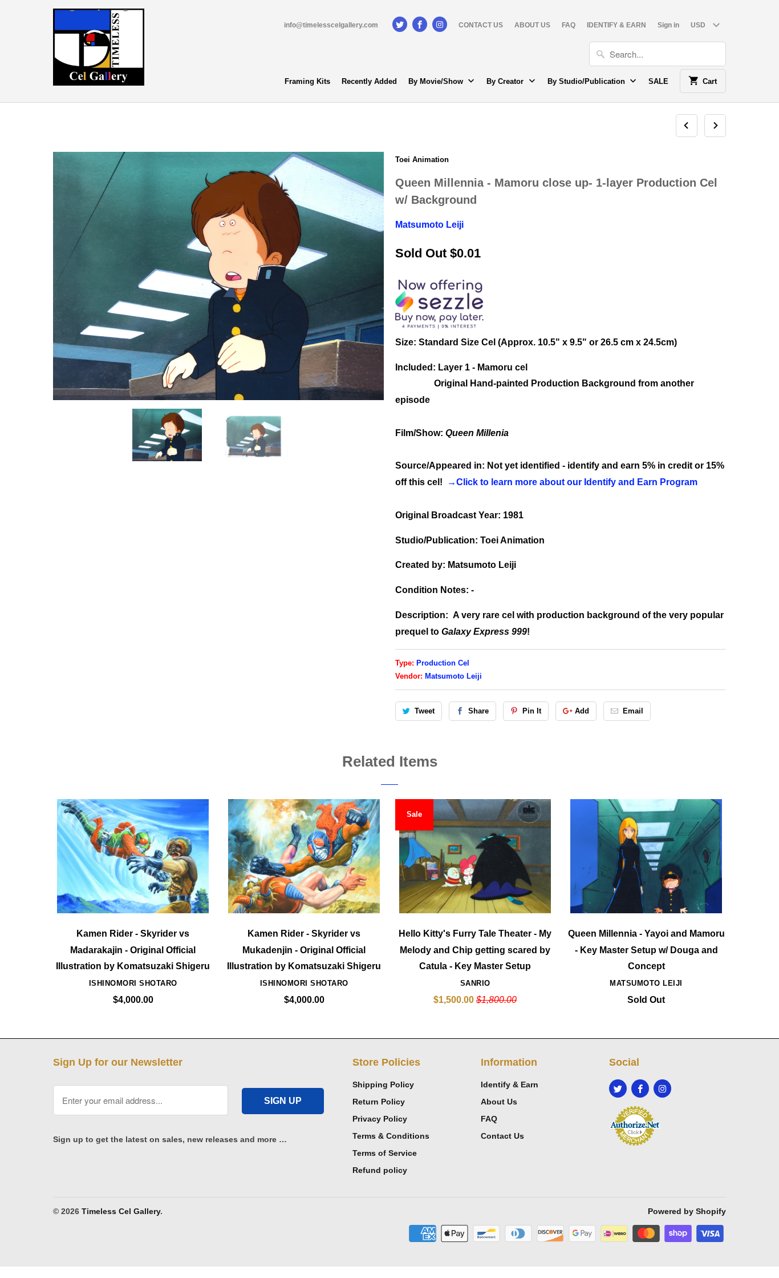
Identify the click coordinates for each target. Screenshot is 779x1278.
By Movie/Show (436, 81)
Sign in (668, 25)
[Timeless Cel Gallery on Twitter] (399, 24)
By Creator (506, 81)
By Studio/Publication (587, 81)
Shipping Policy (383, 1084)
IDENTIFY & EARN (616, 25)
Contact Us (502, 1135)
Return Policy (378, 1101)
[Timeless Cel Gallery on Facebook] (419, 24)
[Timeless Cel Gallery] (98, 51)
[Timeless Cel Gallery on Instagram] (439, 24)
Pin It (531, 711)
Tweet (425, 711)
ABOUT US (532, 25)
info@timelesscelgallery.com (331, 25)
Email (633, 711)
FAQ (568, 25)
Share (478, 711)
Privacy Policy (379, 1118)
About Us (499, 1101)
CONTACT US (481, 25)
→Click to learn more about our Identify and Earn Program (572, 482)
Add (582, 711)
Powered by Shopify (687, 1211)
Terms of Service (384, 1153)
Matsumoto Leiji (429, 224)
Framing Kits (307, 81)
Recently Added (369, 81)
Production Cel (442, 663)
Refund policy (379, 1170)
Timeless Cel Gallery (121, 1211)
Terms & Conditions (390, 1135)
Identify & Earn (509, 1084)
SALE (658, 81)
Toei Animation (422, 159)
